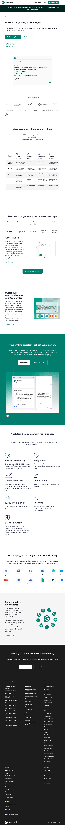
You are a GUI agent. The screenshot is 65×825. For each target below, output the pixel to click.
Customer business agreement (9, 800)
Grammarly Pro (28, 686)
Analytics (46, 732)
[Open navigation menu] (61, 2)
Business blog (28, 720)
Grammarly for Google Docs (10, 714)
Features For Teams (10, 44)
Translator (46, 705)
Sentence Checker (48, 753)
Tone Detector (47, 713)
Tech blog (27, 715)
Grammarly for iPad (10, 723)
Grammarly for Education (31, 696)
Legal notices (8, 812)
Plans (26, 684)
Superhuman (10, 770)
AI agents (46, 689)
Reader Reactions (48, 745)
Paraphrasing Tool (48, 702)
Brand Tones (47, 735)
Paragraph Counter (49, 721)
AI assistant (27, 699)
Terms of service (9, 797)
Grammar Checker (48, 684)
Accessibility (8, 809)
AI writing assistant (29, 707)
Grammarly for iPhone (10, 720)
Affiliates (7, 786)
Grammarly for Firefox (10, 705)
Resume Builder (48, 748)
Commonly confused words (30, 723)
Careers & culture (9, 781)
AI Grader (46, 743)
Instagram (48, 778)
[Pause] (6, 114)
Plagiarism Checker (49, 686)
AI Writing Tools (48, 710)
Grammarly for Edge (10, 708)
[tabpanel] (32, 249)
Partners (7, 789)
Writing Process (28, 709)
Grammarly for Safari (10, 703)
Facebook (48, 776)
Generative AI (28, 704)
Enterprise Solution (10, 46)
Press (6, 784)
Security (7, 806)
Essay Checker (47, 700)
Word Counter (47, 716)
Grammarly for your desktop (10, 687)
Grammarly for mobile (10, 717)
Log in (44, 2)
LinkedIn (48, 783)
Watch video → (9, 262)
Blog (26, 712)
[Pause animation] (7, 416)
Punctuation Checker (49, 756)
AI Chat (46, 708)
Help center (47, 770)
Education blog (28, 717)
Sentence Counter (48, 724)
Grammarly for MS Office (11, 711)
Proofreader (47, 761)
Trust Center (8, 792)
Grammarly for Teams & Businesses (30, 690)
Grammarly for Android (11, 725)
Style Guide (47, 727)
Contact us (46, 773)
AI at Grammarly (29, 701)
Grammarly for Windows (11, 690)
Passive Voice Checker (49, 759)
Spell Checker (47, 751)
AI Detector (47, 692)
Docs (6, 684)
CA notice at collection (10, 804)
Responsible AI (8, 778)
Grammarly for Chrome (11, 700)
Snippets (46, 729)
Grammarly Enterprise (30, 693)
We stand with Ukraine (10, 776)
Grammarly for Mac (10, 693)
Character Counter (48, 718)
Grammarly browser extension (10, 696)
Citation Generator (48, 697)
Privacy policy (8, 794)
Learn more (8, 324)
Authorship (47, 737)
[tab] (10, 232)
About (6, 773)
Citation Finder (47, 740)
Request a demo (37, 2)
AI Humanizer (47, 694)
